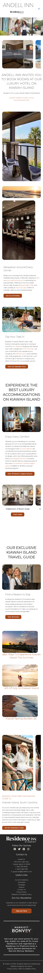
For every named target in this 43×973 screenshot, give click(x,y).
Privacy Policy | (12, 969)
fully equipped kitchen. (18, 458)
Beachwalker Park (27, 285)
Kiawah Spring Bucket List (21, 718)
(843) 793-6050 (22, 867)
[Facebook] (15, 849)
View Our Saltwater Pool (17, 367)
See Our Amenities (13, 296)
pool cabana (16, 346)
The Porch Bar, (21, 288)
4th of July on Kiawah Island (21, 688)
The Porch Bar (28, 349)
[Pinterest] (24, 849)
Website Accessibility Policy (22, 894)
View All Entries (13, 617)
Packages (21, 885)
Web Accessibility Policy (27, 969)
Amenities (21, 882)
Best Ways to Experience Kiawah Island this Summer (21, 656)
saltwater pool (21, 354)
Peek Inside (17, 514)
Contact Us (21, 890)
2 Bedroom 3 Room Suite (18, 509)
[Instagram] (28, 849)
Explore (21, 887)
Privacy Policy (21, 892)
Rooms (18, 54)
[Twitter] (19, 849)
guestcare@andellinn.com (22, 872)
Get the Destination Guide (14, 828)
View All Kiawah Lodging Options (20, 474)
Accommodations (21, 880)
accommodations (25, 449)
